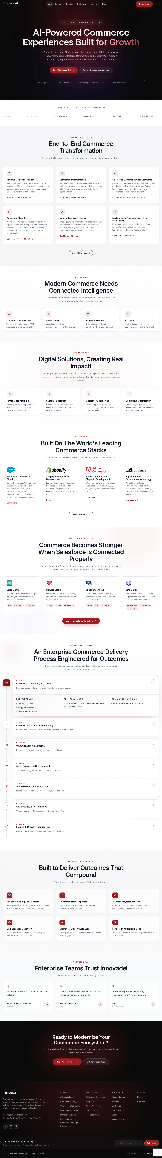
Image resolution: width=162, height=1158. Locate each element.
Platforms (81, 4)
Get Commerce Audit (96, 1062)
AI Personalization (67, 1097)
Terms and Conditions (150, 1154)
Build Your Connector (122, 235)
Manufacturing (118, 1119)
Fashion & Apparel (119, 1097)
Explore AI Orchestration (18, 197)
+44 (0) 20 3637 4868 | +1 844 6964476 (23, 1118)
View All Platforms (79, 514)
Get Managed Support (69, 236)
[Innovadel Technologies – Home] (10, 4)
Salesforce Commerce (95, 1097)
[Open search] (156, 4)
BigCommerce (92, 1110)
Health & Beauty (118, 1110)
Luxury (114, 1115)
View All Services (79, 253)
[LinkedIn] (5, 1126)
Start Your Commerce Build (71, 197)
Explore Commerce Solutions (96, 70)
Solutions (70, 4)
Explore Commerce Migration (20, 239)
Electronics (116, 1106)
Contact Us (144, 4)
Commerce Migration (69, 1110)
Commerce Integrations (70, 1106)
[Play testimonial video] (47, 1004)
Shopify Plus (91, 1101)
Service (58, 4)
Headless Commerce (95, 1115)
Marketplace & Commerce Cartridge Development (69, 1122)
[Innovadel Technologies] (27, 1093)
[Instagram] (11, 1126)
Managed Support (68, 1115)
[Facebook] (16, 1126)
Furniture (115, 1101)
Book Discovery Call (62, 70)
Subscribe (151, 1143)
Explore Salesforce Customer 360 (127, 197)
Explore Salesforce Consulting (79, 621)
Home (49, 4)
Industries (95, 4)
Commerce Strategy (68, 1101)
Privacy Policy (132, 1154)
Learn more (12, 503)
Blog (104, 4)
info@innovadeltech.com (16, 1115)
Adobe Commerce (93, 1106)
